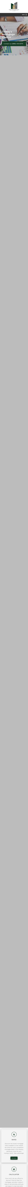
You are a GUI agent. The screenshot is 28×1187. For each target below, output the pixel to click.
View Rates (14, 1158)
